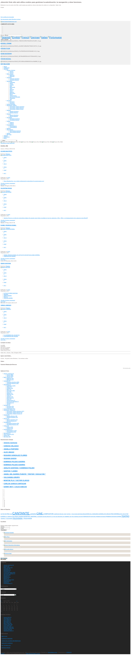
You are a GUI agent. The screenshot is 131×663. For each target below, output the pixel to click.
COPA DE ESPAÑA (8, 298)
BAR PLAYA (4, 636)
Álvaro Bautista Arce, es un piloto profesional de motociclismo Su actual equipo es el (24, 181)
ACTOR (3, 514)
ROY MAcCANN (5, 64)
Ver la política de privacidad (7, 17)
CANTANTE (21, 513)
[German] (35, 37)
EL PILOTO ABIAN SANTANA (11, 293)
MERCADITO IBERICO (7, 643)
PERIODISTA (86, 516)
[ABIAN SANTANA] (5, 267)
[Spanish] (6, 37)
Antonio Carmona (10, 443)
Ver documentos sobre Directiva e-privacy (11, 19)
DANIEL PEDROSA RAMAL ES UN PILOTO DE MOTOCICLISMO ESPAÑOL (22, 255)
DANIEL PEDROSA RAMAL (8, 225)
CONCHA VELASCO (11, 446)
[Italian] (44, 37)
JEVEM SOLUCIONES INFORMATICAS (11, 640)
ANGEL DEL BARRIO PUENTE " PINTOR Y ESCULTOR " (25, 474)
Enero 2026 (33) (8, 625)
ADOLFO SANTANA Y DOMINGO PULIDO (19, 468)
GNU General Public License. (33, 653)
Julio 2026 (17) (7, 618)
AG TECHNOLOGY (6, 645)
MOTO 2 (6, 296)
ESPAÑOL (101, 514)
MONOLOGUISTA (79, 516)
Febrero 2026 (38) (8, 624)
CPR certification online (126, 368)
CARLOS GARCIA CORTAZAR (15, 483)
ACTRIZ (7, 514)
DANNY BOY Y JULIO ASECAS (15, 487)
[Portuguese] (55, 37)
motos (8, 177)
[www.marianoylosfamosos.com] (9, 21)
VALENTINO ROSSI (6, 188)
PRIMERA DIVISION (101, 516)
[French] (24, 37)
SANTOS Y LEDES (11, 471)
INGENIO (6, 294)
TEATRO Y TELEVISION (7, 518)
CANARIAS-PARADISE (7, 638)
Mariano (8, 154)
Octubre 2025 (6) (8, 629)
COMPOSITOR (48, 514)
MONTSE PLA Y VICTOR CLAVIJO (16, 480)
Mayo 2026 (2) (7, 621)
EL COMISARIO (94, 514)
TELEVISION (18, 518)
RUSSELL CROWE (6, 43)
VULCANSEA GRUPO (12, 477)
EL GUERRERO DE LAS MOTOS (11, 335)
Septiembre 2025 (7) (9, 630)
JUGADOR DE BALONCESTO (44, 516)
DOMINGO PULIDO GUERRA (14, 461)
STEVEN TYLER (5, 48)
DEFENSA (80, 514)
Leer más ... (3, 184)
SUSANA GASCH (10, 458)
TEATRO (125, 516)
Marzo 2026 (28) (8, 623)
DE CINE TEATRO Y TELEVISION (70, 514)
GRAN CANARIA (8, 295)
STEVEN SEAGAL (6, 59)
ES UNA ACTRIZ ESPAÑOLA (112, 514)
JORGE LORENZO (6, 305)
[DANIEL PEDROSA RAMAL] (8, 229)
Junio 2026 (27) (7, 619)
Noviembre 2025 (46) (9, 628)
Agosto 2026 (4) (7, 617)
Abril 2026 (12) (7, 622)
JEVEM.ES (68, 652)
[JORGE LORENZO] (6, 309)
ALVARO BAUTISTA (6, 151)
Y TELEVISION (27, 518)
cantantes (33, 514)
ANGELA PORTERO (11, 449)
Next (2, 558)
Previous (5, 558)
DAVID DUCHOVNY (6, 53)
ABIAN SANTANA (6, 263)
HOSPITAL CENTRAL (30, 516)
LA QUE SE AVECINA (57, 516)
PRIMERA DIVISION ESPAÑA (113, 516)
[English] (15, 37)
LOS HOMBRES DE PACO (68, 516)
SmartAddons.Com (52, 652)
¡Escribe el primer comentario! (8, 183)
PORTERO (93, 516)
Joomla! (2, 653)
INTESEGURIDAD (6, 647)
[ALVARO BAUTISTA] (6, 155)
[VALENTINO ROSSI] (6, 192)
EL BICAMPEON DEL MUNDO (11, 336)
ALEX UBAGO (9, 452)
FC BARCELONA (10, 516)
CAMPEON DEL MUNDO (10, 256)
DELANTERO (86, 514)
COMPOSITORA (58, 514)
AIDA (11, 514)
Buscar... (3, 35)
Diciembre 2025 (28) (8, 627)
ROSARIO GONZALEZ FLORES (15, 455)
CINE (40, 513)
